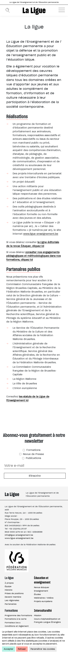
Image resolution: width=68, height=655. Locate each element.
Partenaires (10, 604)
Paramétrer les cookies (43, 649)
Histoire (8, 590)
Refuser (22, 649)
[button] (62, 10)
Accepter (8, 649)
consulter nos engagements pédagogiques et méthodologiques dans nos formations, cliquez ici (33, 256)
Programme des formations (18, 615)
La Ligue (34, 10)
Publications (33, 458)
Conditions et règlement (17, 626)
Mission (37, 615)
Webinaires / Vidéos (43, 598)
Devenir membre (13, 597)
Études (37, 594)
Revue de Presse (33, 454)
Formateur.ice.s (12, 622)
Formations (33, 450)
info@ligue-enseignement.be (19, 535)
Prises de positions (14, 593)
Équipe (8, 586)
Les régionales (12, 600)
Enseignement (41, 591)
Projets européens (43, 601)
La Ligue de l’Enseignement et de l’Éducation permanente (34, 2)
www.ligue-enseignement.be (40, 233)
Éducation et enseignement (42, 580)
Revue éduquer (41, 587)
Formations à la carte (15, 619)
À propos (9, 583)
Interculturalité (43, 611)
